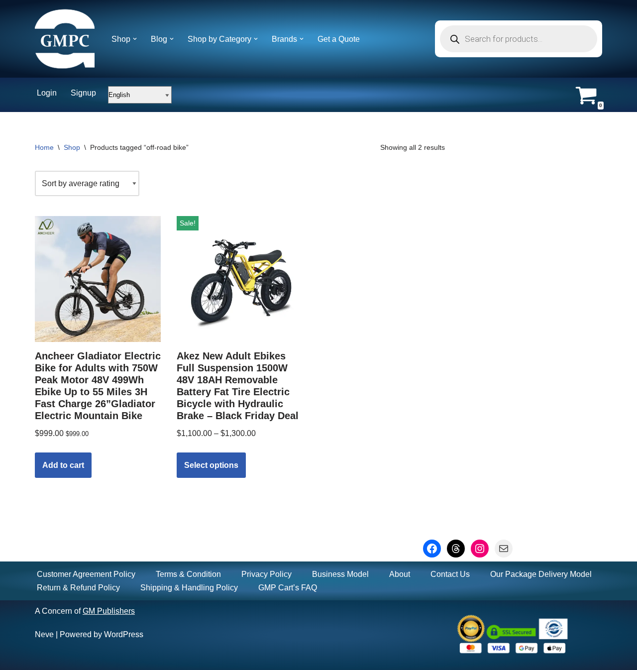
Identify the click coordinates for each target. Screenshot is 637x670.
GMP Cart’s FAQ (287, 587)
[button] (135, 39)
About (399, 574)
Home (44, 147)
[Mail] (504, 549)
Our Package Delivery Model (541, 574)
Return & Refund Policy (78, 587)
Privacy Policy (266, 574)
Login (47, 93)
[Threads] (456, 549)
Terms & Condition (188, 574)
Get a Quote (339, 39)
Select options (211, 465)
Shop (72, 147)
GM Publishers (109, 611)
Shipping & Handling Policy (189, 587)
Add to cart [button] (63, 465)
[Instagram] (480, 549)
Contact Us (450, 574)
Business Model (340, 574)
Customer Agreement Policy (86, 574)
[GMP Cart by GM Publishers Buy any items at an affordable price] (65, 39)
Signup (83, 93)
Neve (44, 634)
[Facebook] (432, 549)
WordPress (123, 634)
